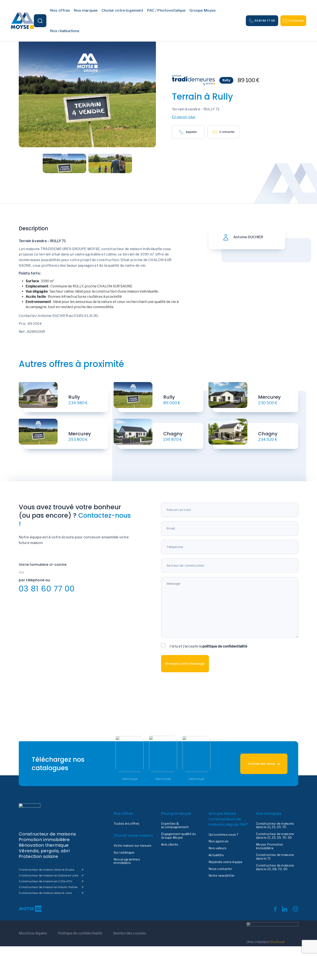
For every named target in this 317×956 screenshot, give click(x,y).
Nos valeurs (217, 848)
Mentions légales (33, 933)
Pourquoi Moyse (176, 813)
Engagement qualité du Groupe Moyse (178, 835)
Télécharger (129, 779)
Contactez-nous (261, 764)
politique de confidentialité (224, 646)
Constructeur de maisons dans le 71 (275, 856)
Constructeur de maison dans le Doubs (46, 869)
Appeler (191, 132)
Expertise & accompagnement (175, 825)
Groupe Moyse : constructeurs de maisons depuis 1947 (228, 819)
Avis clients (169, 844)
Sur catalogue (124, 852)
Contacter (296, 21)
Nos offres (123, 813)
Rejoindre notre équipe (225, 862)
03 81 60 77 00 (264, 21)
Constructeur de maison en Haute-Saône (48, 887)
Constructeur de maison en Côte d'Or (45, 881)
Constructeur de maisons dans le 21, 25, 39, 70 (275, 825)
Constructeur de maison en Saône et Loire (48, 875)
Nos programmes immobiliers (127, 861)
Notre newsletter (222, 875)
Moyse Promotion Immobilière (269, 846)
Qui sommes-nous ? (224, 834)
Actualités (216, 855)
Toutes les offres (127, 823)
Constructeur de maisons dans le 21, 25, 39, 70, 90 (275, 835)
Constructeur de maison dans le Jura (45, 893)
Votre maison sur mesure (132, 845)
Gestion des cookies (129, 933)
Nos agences (219, 841)
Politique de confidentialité (80, 933)
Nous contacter (220, 869)
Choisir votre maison (133, 835)
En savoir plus (183, 117)
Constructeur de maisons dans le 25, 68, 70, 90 (275, 867)
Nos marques (268, 813)
